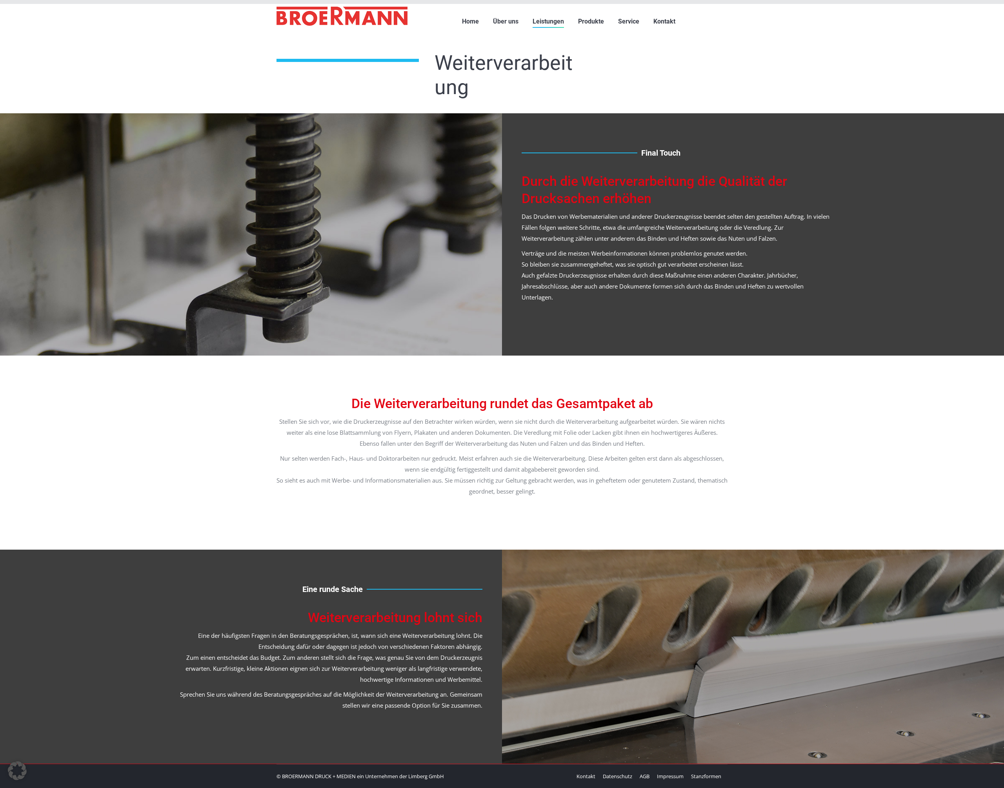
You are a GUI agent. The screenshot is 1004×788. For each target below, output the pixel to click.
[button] (17, 771)
